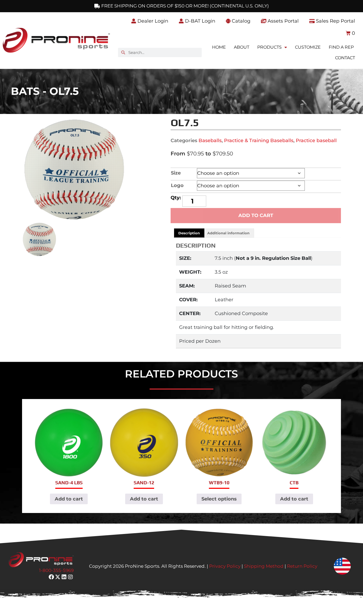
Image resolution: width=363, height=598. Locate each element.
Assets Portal (282, 21)
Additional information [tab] (228, 233)
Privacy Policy (224, 566)
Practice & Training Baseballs (258, 140)
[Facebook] (51, 577)
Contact (345, 57)
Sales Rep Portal (335, 21)
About (241, 47)
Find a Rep (341, 47)
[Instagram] (70, 577)
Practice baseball (316, 140)
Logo (177, 185)
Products (269, 47)
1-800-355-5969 (56, 570)
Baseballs (210, 140)
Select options (219, 499)
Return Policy (302, 566)
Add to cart (255, 215)
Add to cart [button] (69, 499)
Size (176, 173)
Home (219, 47)
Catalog (240, 21)
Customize (308, 47)
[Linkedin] (64, 577)
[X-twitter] (57, 577)
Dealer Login (152, 21)
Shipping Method (264, 566)
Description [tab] (189, 233)
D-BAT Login (199, 21)
